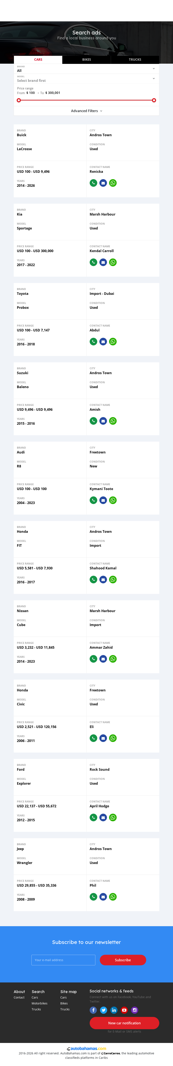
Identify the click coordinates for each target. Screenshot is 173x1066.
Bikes (64, 1003)
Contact (19, 997)
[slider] (19, 100)
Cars (35, 997)
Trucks (36, 1009)
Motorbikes (39, 1003)
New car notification (124, 1023)
